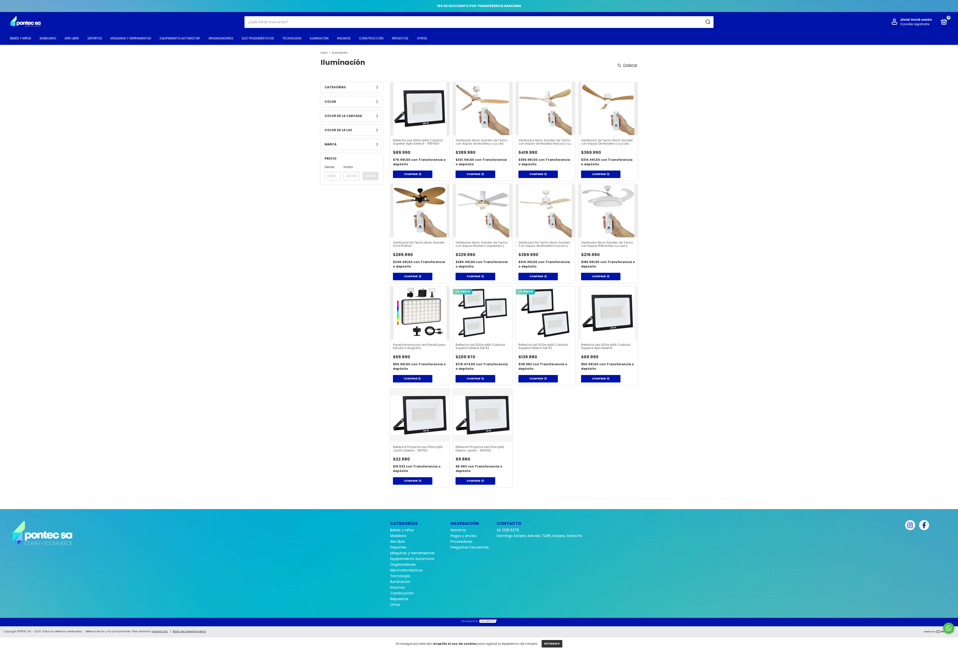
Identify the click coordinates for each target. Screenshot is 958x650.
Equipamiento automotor (180, 38)
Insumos (344, 38)
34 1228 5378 (508, 530)
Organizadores (220, 38)
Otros (422, 38)
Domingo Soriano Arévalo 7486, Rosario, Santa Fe (539, 535)
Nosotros (458, 530)
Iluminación (319, 38)
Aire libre (72, 38)
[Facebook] (924, 525)
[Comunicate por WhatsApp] (948, 628)
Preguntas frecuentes (470, 547)
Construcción (371, 38)
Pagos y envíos (464, 535)
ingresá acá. (160, 631)
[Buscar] (708, 21)
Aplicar (370, 176)
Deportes (95, 38)
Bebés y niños (20, 38)
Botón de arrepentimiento (189, 631)
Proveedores (461, 541)
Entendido (552, 644)
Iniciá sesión (921, 19)
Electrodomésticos (258, 38)
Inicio (324, 53)
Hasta (348, 167)
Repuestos (400, 38)
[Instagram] (910, 525)
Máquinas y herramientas (131, 38)
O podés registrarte (914, 24)
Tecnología (291, 38)
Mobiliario (48, 38)
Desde (329, 167)
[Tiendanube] (938, 632)
